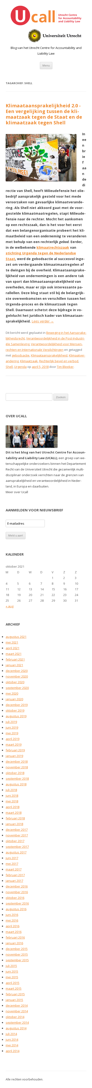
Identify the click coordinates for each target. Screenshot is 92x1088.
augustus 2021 (16, 637)
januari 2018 (14, 824)
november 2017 (17, 835)
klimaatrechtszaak (53, 247)
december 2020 (17, 671)
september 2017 (17, 846)
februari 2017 (15, 875)
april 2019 (12, 739)
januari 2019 (14, 756)
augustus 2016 (16, 909)
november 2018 (17, 767)
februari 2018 (15, 818)
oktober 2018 (15, 773)
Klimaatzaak (29, 361)
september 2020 (17, 688)
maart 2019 (13, 744)
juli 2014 (11, 1034)
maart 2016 (13, 932)
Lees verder (43, 321)
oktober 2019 (15, 710)
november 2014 (17, 1011)
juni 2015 (12, 971)
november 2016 (17, 892)
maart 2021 (13, 654)
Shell (9, 367)
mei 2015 (12, 977)
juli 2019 (11, 722)
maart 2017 (13, 869)
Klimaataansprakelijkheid (49, 355)
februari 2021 (15, 659)
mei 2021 (12, 642)
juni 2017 (12, 858)
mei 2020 (12, 693)
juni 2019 (12, 727)
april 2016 (12, 926)
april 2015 (12, 983)
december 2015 (17, 949)
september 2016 (17, 903)
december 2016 (17, 886)
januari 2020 (14, 699)
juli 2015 (11, 966)
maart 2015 (13, 988)
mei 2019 (12, 733)
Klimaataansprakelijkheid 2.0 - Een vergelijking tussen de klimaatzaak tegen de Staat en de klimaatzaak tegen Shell (44, 114)
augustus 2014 (16, 1028)
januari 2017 (14, 881)
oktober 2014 (15, 1017)
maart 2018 (13, 812)
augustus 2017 (16, 852)
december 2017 (17, 829)
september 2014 (17, 1022)
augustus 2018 (16, 784)
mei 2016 (12, 920)
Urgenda (20, 367)
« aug (9, 606)
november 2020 (17, 676)
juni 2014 (12, 1039)
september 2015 (17, 960)
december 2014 (17, 1005)
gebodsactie (20, 355)
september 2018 (17, 778)
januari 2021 (14, 665)
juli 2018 (11, 790)
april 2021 (12, 648)
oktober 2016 (15, 898)
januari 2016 (14, 943)
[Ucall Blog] (46, 16)
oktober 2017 (15, 841)
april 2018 (12, 807)
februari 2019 (15, 750)
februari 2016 (15, 937)
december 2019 (17, 705)
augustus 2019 (16, 716)
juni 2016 (12, 915)
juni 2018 (12, 795)
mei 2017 (12, 864)
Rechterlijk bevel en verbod (58, 361)
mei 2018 (12, 801)
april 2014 (12, 1051)
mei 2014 (12, 1045)
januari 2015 (14, 1000)
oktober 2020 (15, 682)
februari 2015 (15, 994)
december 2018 (17, 761)
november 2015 (17, 954)
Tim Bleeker (65, 367)
